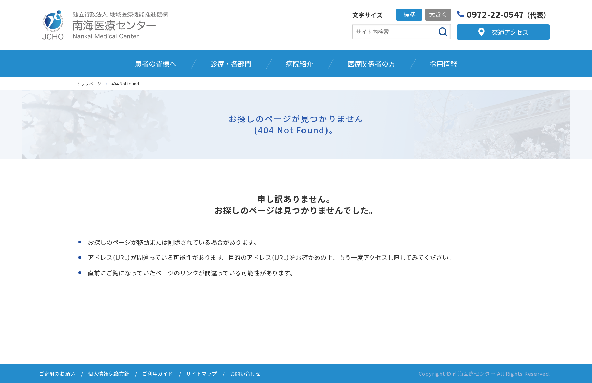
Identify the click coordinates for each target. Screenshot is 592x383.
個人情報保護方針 (108, 373)
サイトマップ (201, 373)
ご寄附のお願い (57, 373)
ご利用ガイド (157, 373)
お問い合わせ (245, 373)
